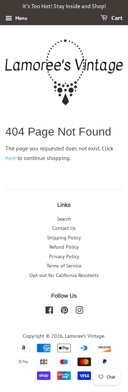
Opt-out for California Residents (64, 275)
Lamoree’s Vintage (84, 336)
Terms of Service (64, 266)
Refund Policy (64, 247)
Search (64, 219)
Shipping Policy (64, 237)
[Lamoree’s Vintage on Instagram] (79, 311)
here (10, 157)
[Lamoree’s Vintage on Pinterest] (64, 311)
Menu (20, 18)
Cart (116, 18)
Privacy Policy (64, 256)
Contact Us (64, 228)
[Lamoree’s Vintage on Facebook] (49, 311)
